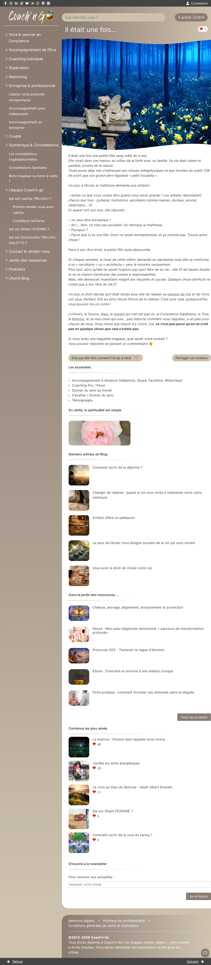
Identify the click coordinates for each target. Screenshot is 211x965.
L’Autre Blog (19, 278)
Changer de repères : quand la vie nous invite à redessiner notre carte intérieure (147, 495)
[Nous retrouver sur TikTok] (21, 3)
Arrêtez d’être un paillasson (114, 518)
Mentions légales (81, 921)
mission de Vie (179, 294)
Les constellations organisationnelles (23, 156)
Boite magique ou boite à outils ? (33, 178)
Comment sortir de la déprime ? (117, 467)
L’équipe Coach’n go (26, 190)
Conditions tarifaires (29, 221)
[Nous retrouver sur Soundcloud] (32, 3)
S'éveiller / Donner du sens (93, 395)
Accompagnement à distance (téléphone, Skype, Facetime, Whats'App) (127, 380)
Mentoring (18, 77)
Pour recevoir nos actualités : (91, 877)
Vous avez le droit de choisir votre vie (122, 568)
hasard (119, 314)
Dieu (104, 314)
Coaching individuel (26, 59)
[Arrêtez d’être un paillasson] (79, 525)
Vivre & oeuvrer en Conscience (25, 37)
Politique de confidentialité (124, 921)
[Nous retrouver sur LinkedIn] (16, 3)
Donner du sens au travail (92, 390)
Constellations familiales (28, 168)
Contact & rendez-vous (29, 251)
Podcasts (17, 269)
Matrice (78, 319)
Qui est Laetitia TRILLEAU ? (30, 198)
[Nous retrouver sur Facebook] (5, 3)
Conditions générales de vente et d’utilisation (103, 926)
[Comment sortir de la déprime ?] (79, 475)
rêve (78, 299)
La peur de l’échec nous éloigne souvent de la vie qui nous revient (144, 543)
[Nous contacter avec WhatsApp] (37, 3)
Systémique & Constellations (34, 145)
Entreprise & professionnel (32, 85)
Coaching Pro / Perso (88, 385)
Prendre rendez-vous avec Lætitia (33, 209)
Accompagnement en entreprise (25, 125)
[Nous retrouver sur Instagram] (11, 3)
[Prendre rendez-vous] (48, 3)
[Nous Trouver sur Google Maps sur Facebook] (43, 3)
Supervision (19, 68)
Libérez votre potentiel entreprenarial (27, 97)
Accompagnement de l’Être (32, 50)
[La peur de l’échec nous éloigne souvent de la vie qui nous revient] (79, 550)
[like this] (137, 358)
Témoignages (82, 400)
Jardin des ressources (28, 260)
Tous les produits (194, 717)
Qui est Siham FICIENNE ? (29, 229)
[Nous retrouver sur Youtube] (27, 3)
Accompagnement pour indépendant (27, 111)
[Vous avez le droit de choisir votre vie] (79, 575)
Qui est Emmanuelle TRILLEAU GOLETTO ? (32, 240)
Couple (15, 136)
